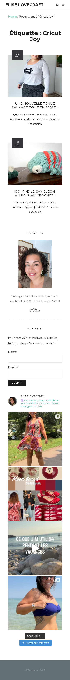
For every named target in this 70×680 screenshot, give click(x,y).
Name (12, 352)
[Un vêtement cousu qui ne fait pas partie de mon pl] (35, 439)
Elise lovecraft (24, 4)
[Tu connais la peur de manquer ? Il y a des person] (35, 548)
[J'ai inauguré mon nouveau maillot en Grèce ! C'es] (35, 603)
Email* (13, 367)
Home (12, 16)
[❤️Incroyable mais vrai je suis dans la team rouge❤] (35, 494)
